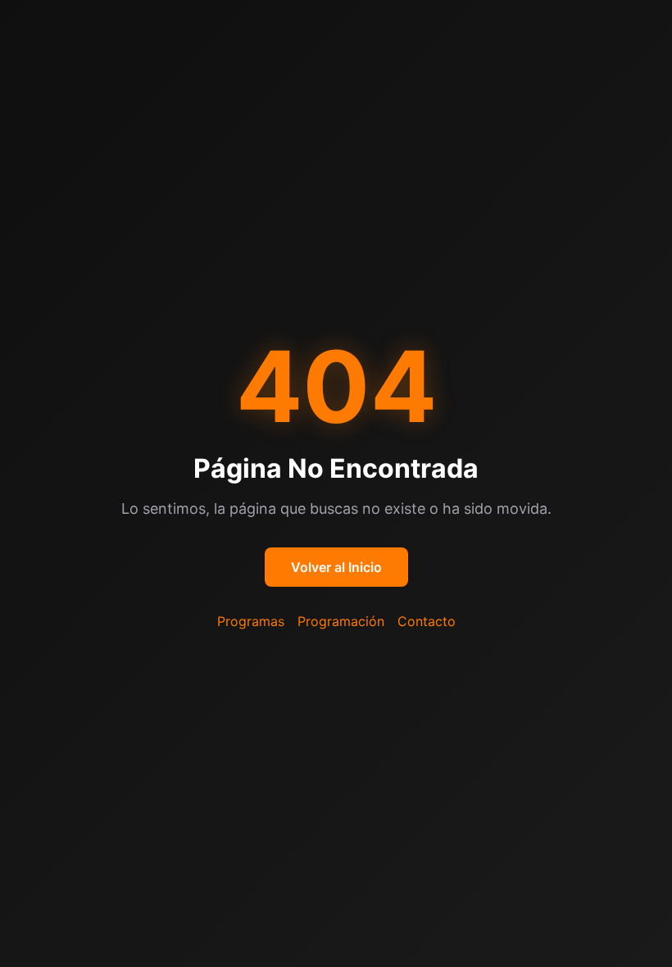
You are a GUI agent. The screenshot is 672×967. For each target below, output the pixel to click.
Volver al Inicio (336, 567)
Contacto (426, 621)
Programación (340, 621)
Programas (250, 621)
